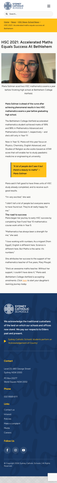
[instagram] (15, 450)
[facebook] (7, 450)
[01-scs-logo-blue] (14, 3)
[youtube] (23, 450)
